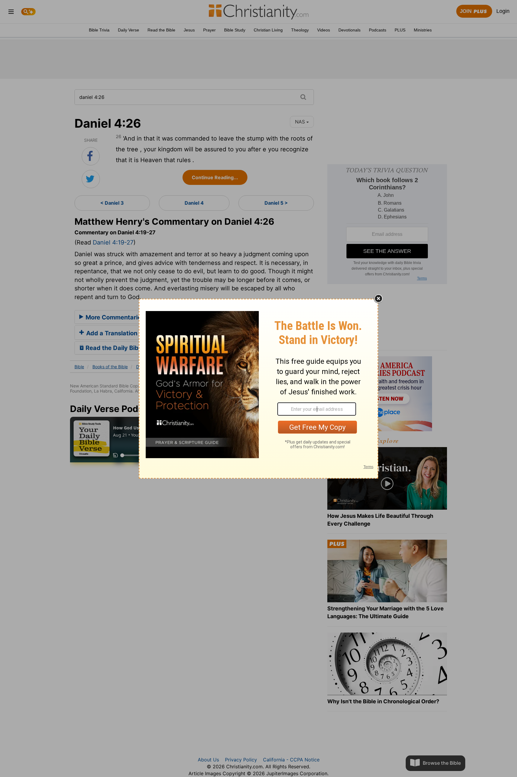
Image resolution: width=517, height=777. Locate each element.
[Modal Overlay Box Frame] (258, 389)
